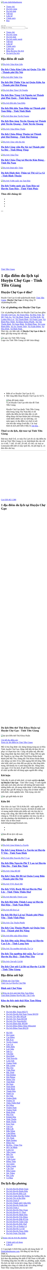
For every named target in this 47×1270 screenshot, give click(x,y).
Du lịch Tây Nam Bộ (16, 1019)
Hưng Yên (10, 1079)
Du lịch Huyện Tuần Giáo (17, 1222)
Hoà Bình (10, 1056)
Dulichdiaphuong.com (10, 1251)
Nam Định (10, 1086)
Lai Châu (10, 1049)
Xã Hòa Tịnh (35, 315)
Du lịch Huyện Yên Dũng (17, 1217)
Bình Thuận (11, 1122)
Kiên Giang (11, 1166)
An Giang (10, 1164)
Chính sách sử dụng (14, 1242)
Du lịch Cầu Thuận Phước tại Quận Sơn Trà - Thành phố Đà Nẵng (23, 929)
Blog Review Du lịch (15, 51)
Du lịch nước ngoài (14, 39)
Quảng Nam (11, 1107)
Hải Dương (11, 1075)
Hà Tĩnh (9, 1096)
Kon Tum (10, 1124)
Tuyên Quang (12, 1042)
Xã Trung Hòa (23, 315)
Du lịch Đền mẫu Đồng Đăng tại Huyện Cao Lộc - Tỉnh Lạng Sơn (22, 942)
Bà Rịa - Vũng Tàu (14, 1145)
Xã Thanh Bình (21, 319)
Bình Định (10, 1112)
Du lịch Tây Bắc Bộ (16, 1016)
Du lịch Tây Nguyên (16, 1021)
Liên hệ (9, 16)
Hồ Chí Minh (11, 1147)
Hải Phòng (10, 1077)
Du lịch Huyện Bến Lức (16, 1193)
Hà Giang (10, 1035)
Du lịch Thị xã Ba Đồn (15, 1198)
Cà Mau (9, 1178)
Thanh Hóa (11, 1091)
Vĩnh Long (10, 1159)
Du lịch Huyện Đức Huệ (16, 1224)
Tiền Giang (11, 1152)
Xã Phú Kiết (35, 317)
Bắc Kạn (10, 1040)
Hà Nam (9, 1084)
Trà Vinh (10, 1157)
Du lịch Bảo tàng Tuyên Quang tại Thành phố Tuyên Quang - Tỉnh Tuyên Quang (23, 122)
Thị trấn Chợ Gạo (8, 315)
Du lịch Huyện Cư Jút (15, 1229)
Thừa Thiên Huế (13, 1103)
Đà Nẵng (10, 1105)
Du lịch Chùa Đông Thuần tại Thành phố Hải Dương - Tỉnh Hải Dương (21, 135)
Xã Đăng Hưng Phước (25, 322)
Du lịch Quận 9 (12, 1200)
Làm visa (10, 48)
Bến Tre (9, 1154)
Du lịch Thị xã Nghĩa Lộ (16, 1226)
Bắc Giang (10, 1065)
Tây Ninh (10, 1138)
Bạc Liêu (10, 1175)
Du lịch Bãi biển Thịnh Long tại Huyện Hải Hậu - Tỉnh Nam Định (22, 903)
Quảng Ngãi (11, 1110)
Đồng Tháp (11, 1161)
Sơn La (9, 1051)
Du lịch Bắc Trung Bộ (17, 1012)
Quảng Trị (10, 1100)
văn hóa (34, 426)
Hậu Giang (10, 1171)
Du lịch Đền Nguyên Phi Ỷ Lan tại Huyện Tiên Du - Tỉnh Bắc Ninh (23, 864)
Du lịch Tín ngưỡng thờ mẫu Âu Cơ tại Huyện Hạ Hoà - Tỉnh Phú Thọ (22, 955)
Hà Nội (9, 1033)
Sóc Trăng (10, 1173)
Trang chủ (10, 6)
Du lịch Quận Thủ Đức (16, 1233)
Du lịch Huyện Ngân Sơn (16, 1205)
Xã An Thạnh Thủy (19, 326)
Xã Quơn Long (35, 319)
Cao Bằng (10, 1037)
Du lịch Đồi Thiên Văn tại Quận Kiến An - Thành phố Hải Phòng (23, 84)
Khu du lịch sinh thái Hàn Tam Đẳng (21, 1000)
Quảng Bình (11, 1098)
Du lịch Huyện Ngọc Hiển (17, 1231)
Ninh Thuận (11, 1119)
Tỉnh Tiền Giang (8, 269)
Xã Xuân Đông (34, 326)
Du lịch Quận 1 (12, 1208)
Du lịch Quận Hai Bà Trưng (18, 1196)
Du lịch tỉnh (11, 11)
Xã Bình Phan (31, 324)
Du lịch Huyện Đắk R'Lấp (17, 1219)
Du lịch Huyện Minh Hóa (17, 1215)
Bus (8, 21)
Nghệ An (10, 1093)
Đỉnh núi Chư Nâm (11, 988)
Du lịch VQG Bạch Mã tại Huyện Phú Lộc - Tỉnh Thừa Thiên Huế (21, 890)
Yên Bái (9, 1054)
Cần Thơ (10, 1168)
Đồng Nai (10, 1143)
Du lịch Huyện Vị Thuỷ (16, 1212)
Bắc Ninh (10, 1072)
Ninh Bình (10, 1089)
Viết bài (9, 13)
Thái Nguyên (11, 1058)
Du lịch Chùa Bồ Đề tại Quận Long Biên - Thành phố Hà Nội (23, 877)
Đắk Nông (10, 1131)
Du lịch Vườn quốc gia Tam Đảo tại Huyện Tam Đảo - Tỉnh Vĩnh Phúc (20, 187)
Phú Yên (9, 1114)
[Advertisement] (23, 236)
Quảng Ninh (11, 1063)
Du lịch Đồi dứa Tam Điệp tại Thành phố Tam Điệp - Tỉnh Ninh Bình (23, 109)
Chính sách (11, 18)
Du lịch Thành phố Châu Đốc (18, 1203)
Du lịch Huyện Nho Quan (17, 1210)
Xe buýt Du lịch (13, 53)
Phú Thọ (9, 1068)
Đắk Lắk (10, 1129)
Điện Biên (10, 1047)
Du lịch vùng (11, 9)
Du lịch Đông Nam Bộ (17, 1028)
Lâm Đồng (10, 1133)
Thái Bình (10, 1082)
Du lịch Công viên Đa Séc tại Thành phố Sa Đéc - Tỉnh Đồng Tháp (23, 148)
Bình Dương (11, 1140)
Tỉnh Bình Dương (8, 995)
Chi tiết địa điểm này (9, 740)
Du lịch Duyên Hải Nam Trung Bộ (22, 1014)
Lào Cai (9, 1044)
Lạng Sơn (10, 1061)
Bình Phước (11, 1136)
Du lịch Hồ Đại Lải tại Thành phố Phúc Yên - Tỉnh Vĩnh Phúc (22, 916)
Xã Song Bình (18, 324)
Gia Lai (9, 1126)
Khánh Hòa (11, 1117)
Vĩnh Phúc (10, 1070)
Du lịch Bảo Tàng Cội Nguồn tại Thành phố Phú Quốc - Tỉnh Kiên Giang (22, 96)
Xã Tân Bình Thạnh (20, 317)
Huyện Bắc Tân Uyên (25, 995)
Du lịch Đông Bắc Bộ (17, 1023)
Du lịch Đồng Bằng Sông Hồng (21, 1026)
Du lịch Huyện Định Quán (17, 1189)
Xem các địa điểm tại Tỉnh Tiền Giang (17, 742)
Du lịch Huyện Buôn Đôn (17, 1191)
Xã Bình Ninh (16, 329)
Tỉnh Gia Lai (6, 983)
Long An (10, 1150)
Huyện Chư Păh (19, 983)
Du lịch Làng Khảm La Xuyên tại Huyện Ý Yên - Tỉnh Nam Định (23, 851)
